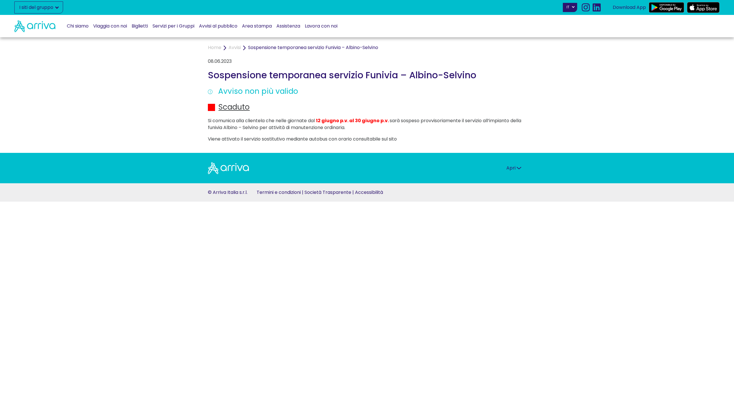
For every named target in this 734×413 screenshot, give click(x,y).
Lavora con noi (321, 26)
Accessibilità (369, 192)
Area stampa (257, 26)
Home (214, 47)
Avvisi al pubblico (218, 26)
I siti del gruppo (36, 7)
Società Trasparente (327, 192)
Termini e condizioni (279, 192)
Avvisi (235, 47)
